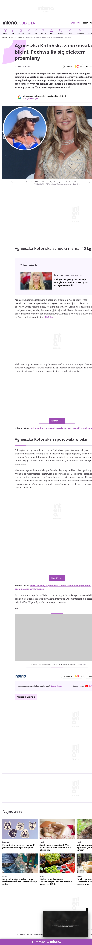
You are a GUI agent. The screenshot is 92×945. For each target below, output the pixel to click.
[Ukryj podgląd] (87, 909)
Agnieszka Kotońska (26, 697)
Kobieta (11, 37)
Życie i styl (20, 37)
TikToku (49, 317)
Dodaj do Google (43, 98)
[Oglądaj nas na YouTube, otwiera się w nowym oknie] (87, 686)
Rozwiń (54, 420)
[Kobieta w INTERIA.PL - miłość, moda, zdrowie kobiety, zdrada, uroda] (27, 23)
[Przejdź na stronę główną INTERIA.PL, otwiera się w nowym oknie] (10, 23)
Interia (4, 37)
